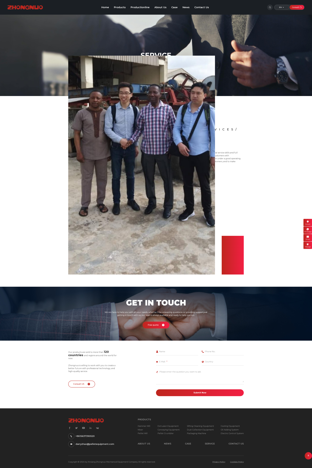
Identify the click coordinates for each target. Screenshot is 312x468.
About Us (160, 7)
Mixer (140, 430)
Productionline (140, 7)
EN (282, 7)
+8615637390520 (85, 436)
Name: (160, 351)
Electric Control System (232, 433)
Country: (207, 362)
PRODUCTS (144, 419)
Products (120, 7)
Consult (297, 7)
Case (174, 7)
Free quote (156, 325)
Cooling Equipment (230, 426)
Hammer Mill (144, 426)
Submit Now (200, 393)
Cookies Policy (237, 462)
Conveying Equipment (169, 430)
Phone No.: (208, 351)
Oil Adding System (230, 430)
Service (210, 443)
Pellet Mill (143, 433)
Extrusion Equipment (168, 426)
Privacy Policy (218, 462)
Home (105, 7)
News (186, 7)
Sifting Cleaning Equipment (200, 426)
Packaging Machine (196, 433)
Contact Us (201, 7)
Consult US (81, 384)
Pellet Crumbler (166, 433)
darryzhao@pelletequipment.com (95, 444)
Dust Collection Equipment (200, 430)
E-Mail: (161, 362)
